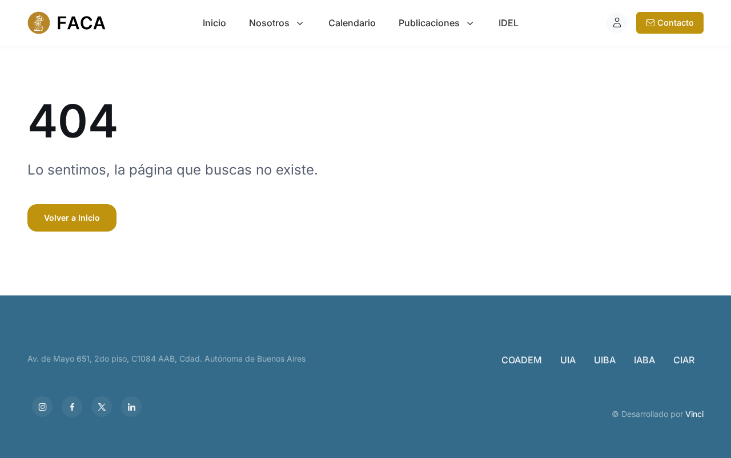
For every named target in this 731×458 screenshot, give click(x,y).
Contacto (675, 22)
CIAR (683, 360)
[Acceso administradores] (617, 23)
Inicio (214, 23)
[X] (101, 406)
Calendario (352, 23)
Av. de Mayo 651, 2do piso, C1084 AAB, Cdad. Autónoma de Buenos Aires (166, 358)
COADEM (521, 360)
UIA (568, 360)
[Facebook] (72, 406)
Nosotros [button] (269, 23)
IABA (644, 360)
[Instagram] (42, 406)
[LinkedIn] (131, 406)
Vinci (694, 414)
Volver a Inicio (72, 217)
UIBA (605, 360)
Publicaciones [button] (429, 23)
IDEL (509, 23)
